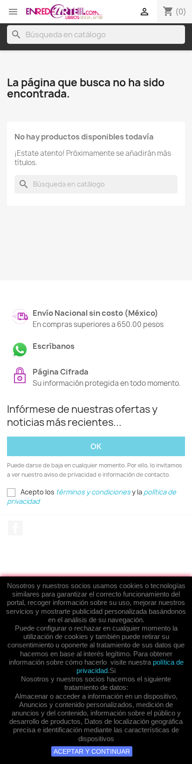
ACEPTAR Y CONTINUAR (92, 751)
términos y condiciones (93, 491)
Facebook (15, 528)
